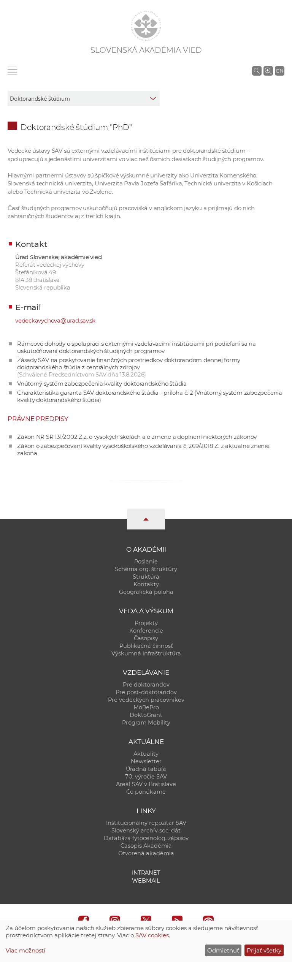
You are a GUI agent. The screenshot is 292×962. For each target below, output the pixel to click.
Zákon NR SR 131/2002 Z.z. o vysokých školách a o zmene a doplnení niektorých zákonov (137, 436)
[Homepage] (146, 26)
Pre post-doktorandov (146, 692)
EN (280, 71)
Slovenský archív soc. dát (146, 830)
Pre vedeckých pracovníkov (146, 699)
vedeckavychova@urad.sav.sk (55, 320)
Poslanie (146, 561)
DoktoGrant (146, 715)
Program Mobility (146, 722)
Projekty (146, 623)
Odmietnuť (223, 950)
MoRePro (146, 707)
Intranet (146, 872)
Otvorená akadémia (146, 853)
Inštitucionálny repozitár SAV (146, 823)
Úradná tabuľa (146, 769)
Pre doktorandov (146, 684)
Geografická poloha (146, 592)
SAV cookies (152, 935)
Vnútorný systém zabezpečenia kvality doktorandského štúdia (102, 383)
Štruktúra (146, 576)
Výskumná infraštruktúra (146, 653)
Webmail (146, 880)
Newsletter (146, 761)
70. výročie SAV (146, 776)
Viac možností (25, 950)
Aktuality (146, 753)
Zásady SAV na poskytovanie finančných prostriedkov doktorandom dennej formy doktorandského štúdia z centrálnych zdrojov (128, 367)
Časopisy (146, 638)
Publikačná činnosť (146, 645)
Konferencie (146, 630)
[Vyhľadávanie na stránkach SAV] (257, 71)
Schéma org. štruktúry (146, 569)
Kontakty (146, 584)
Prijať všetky (264, 950)
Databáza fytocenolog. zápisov (146, 838)
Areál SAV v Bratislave (146, 784)
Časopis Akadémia (146, 845)
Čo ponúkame (146, 791)
